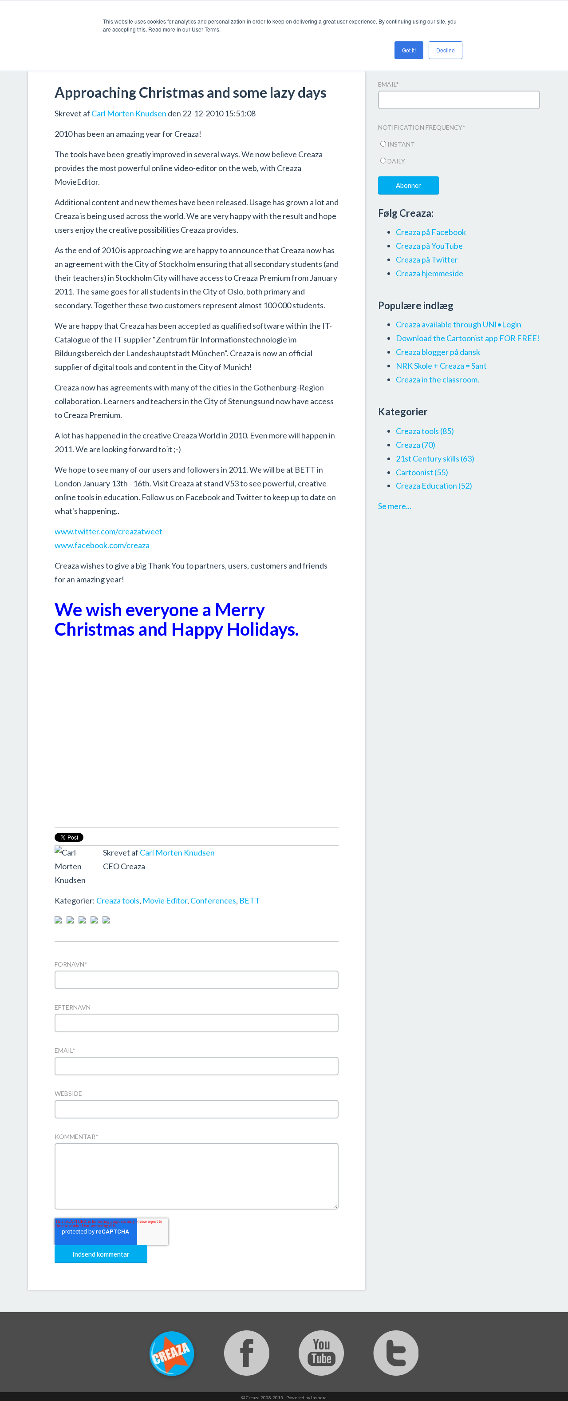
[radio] (459, 143)
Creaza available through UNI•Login (458, 324)
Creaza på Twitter (427, 259)
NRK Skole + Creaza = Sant (441, 365)
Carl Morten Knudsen (128, 113)
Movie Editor (164, 900)
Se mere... (394, 506)
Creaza (415, 445)
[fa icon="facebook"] (108, 886)
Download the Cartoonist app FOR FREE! (468, 338)
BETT (249, 900)
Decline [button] (445, 50)
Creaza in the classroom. (437, 379)
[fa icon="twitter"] (120, 886)
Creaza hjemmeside (429, 273)
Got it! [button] (409, 50)
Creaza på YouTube (429, 246)
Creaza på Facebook (431, 232)
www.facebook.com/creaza (102, 545)
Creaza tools (117, 900)
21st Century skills (435, 458)
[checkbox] (459, 151)
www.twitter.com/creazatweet (108, 531)
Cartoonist (422, 472)
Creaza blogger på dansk (438, 352)
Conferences (213, 900)
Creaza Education (434, 485)
